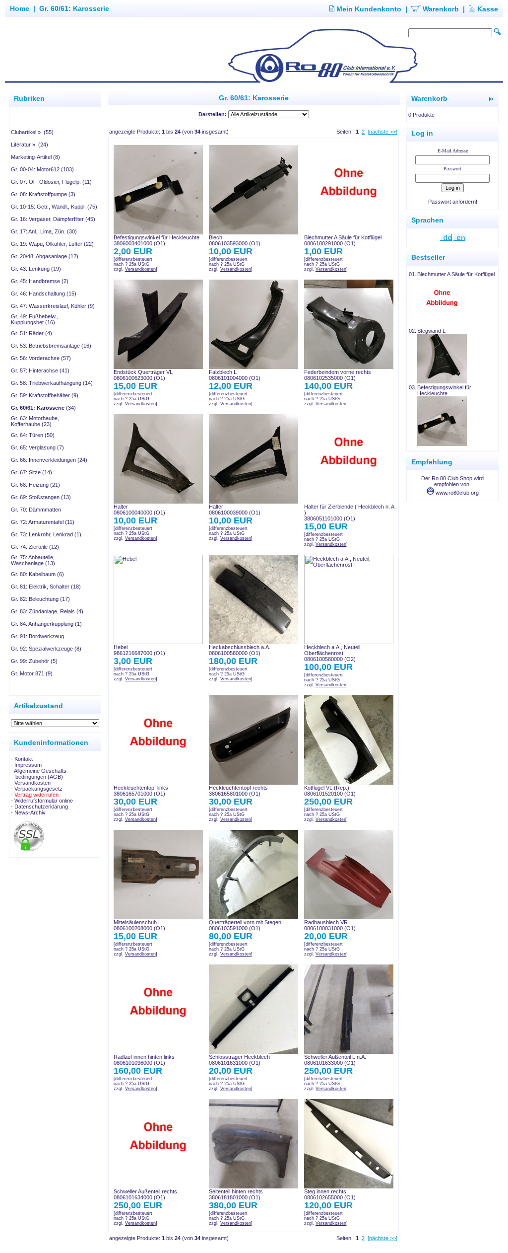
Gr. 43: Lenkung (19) (36, 269)
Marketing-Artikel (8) (35, 157)
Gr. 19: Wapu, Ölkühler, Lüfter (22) (52, 244)
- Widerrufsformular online (42, 801)
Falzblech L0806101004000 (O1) (234, 375)
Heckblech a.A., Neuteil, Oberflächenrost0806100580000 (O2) (333, 653)
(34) (43, 408)
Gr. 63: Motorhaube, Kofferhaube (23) (35, 421)
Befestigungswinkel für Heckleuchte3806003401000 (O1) (156, 240)
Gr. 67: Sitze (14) (31, 472)
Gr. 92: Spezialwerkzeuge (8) (46, 649)
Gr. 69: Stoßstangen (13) (41, 497)
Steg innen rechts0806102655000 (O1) (330, 1194)
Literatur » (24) (29, 144)
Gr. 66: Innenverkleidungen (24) (49, 460)
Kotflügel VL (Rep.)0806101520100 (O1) (330, 791)
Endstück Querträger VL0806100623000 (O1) (143, 375)
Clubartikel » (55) (32, 132)
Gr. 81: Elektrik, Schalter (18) (46, 587)
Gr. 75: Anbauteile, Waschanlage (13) (33, 560)
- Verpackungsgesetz (37, 789)
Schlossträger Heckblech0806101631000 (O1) (239, 1060)
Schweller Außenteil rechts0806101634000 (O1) (145, 1194)
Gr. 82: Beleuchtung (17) (40, 599)
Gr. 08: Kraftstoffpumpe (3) (43, 194)
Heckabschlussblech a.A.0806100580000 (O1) (239, 650)
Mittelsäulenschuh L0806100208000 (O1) (139, 925)
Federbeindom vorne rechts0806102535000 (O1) (337, 375)
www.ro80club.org (456, 493)
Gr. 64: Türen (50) (33, 435)
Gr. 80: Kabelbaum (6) (37, 574)
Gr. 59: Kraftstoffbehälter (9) (44, 395)
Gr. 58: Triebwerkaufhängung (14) (52, 383)
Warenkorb (440, 9)
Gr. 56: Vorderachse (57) (41, 358)
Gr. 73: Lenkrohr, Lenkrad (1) (46, 534)
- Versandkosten (31, 783)
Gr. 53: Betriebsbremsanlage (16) (51, 346)
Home (19, 8)
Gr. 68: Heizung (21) (35, 485)
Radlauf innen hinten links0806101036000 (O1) (144, 1060)
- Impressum (26, 765)
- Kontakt (22, 759)
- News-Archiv (28, 812)
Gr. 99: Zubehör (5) (34, 661)
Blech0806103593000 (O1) (234, 240)
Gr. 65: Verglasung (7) (37, 447)
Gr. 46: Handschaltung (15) (43, 293)
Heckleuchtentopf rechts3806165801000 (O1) (238, 791)
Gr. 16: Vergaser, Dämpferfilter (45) (53, 219)
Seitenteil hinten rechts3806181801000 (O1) (236, 1194)
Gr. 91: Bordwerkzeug (37, 636)
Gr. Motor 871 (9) (32, 673)
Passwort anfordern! (452, 202)
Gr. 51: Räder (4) (31, 333)
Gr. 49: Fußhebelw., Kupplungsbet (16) (34, 319)
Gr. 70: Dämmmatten (36, 510)
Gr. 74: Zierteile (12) (35, 547)
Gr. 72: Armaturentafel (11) (42, 522)
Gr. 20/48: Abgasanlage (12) (44, 256)
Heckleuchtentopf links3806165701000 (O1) (141, 791)
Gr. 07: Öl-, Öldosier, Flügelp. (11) (51, 182)
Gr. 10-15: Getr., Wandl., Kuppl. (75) (54, 207)
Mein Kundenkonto (367, 9)
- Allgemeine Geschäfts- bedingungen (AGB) (39, 774)
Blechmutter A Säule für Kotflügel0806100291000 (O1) (342, 240)
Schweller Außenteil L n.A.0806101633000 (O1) (335, 1060)
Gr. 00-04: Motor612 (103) (42, 169)
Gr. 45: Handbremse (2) (39, 281)
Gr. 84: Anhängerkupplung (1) (46, 624)
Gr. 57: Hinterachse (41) (40, 370)
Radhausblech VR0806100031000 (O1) (330, 925)
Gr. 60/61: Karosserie (74, 8)
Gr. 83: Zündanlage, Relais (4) (47, 611)
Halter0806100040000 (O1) (139, 510)
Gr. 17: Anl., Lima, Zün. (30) (44, 231)
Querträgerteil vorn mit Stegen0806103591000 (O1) (245, 925)
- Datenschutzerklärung (39, 807)
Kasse (486, 9)
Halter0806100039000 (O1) (234, 510)
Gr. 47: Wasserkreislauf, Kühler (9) (53, 306)
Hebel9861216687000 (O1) (139, 650)
